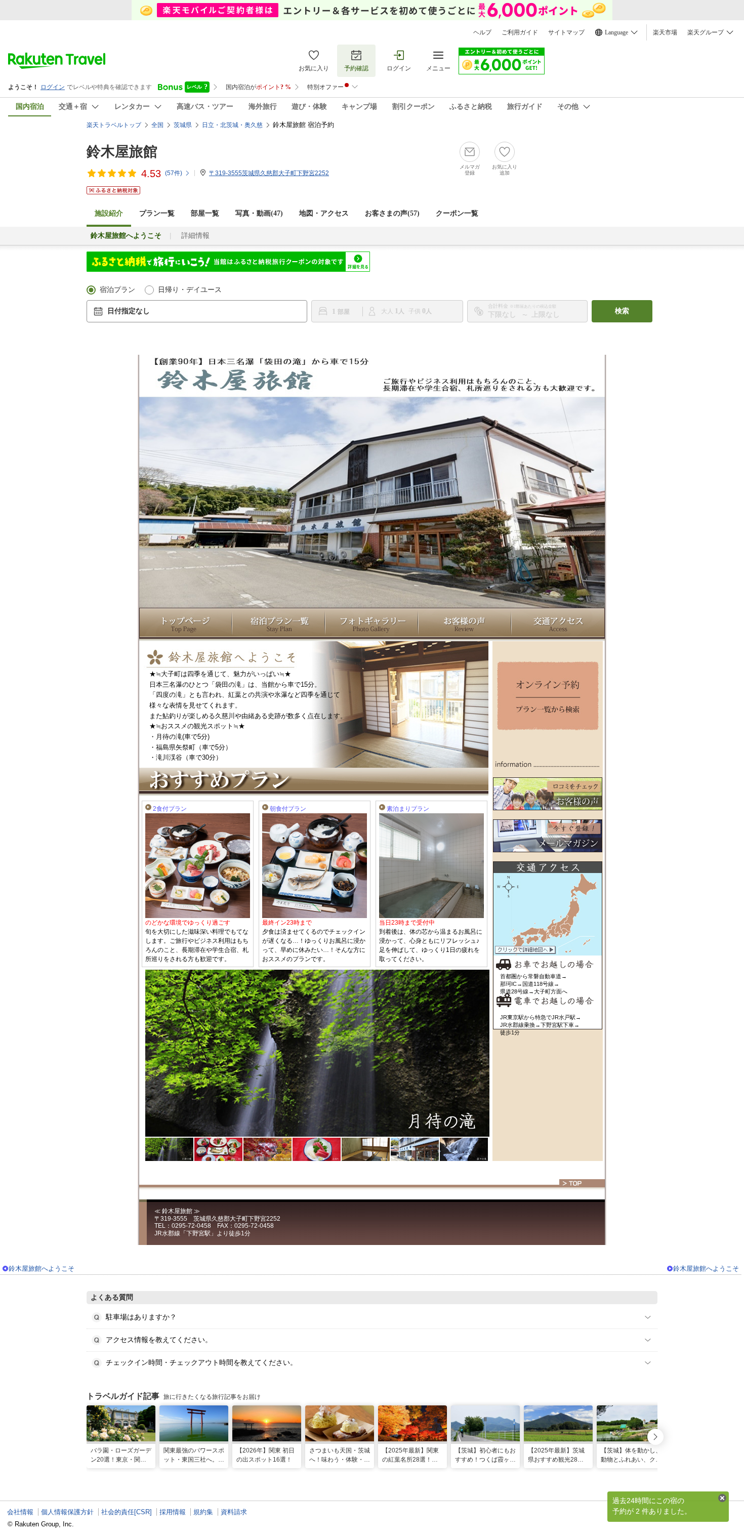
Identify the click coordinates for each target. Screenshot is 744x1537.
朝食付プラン (288, 808)
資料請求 (234, 1512)
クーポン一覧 (457, 213)
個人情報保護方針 (67, 1512)
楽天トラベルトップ (114, 125)
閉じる (722, 1498)
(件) (173, 173)
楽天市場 (665, 32)
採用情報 (172, 1512)
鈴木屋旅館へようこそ (41, 1268)
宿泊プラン (117, 290)
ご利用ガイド (520, 32)
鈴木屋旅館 (122, 151)
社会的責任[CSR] (126, 1512)
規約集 (203, 1512)
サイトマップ (566, 32)
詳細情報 (195, 235)
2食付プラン (170, 808)
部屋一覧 (205, 213)
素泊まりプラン (408, 808)
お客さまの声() (392, 213)
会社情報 (20, 1512)
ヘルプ (482, 32)
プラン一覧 (157, 213)
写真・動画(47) (259, 213)
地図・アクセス (324, 213)
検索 (622, 311)
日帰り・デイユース (190, 290)
